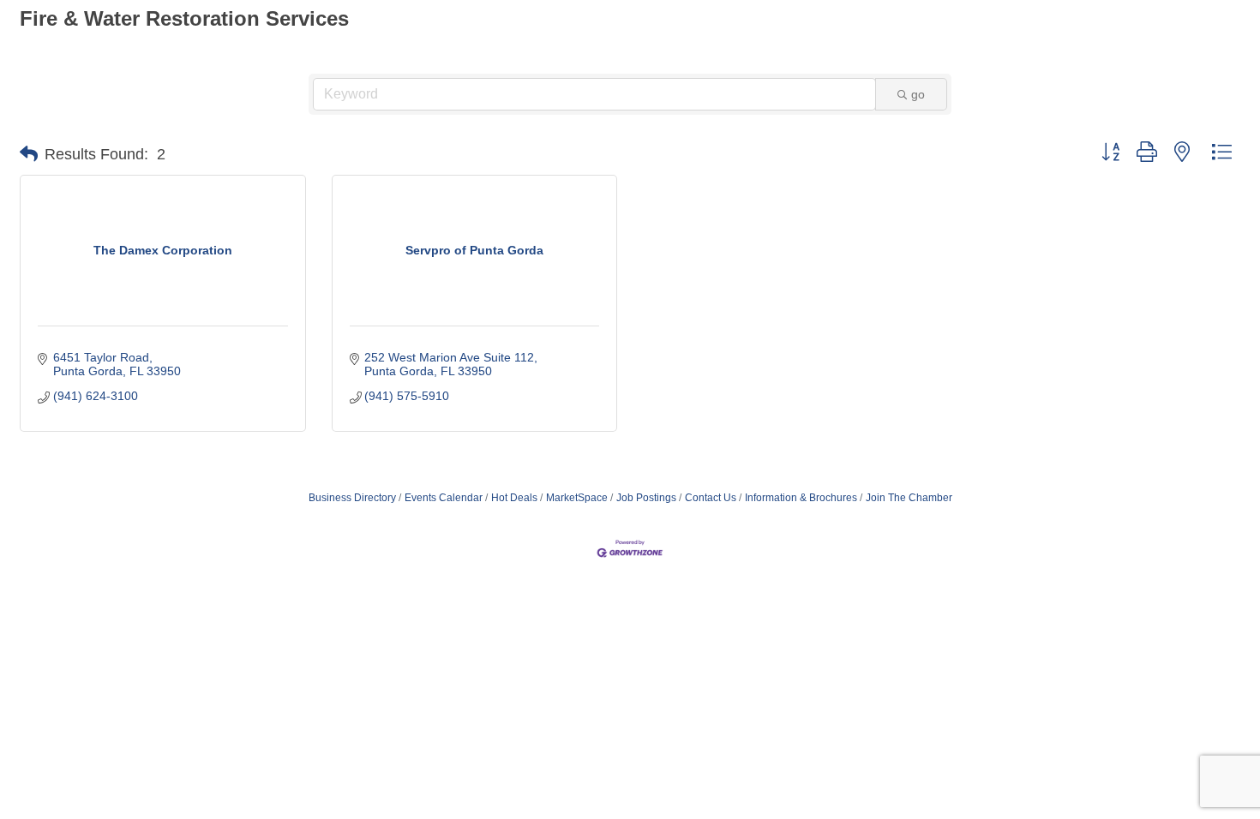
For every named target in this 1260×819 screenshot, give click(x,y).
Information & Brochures (801, 498)
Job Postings (646, 498)
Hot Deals (514, 498)
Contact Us (710, 498)
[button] (29, 154)
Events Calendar (444, 498)
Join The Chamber (909, 498)
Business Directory (352, 498)
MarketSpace (577, 498)
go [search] (918, 94)
